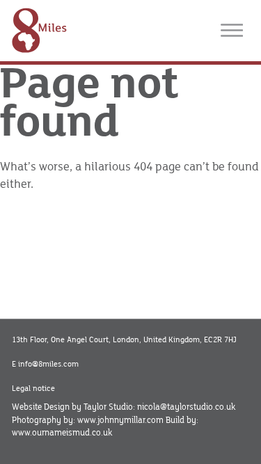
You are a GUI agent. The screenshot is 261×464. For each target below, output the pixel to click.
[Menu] (232, 31)
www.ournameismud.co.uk (62, 433)
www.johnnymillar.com (120, 420)
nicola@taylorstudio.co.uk (186, 407)
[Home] (39, 30)
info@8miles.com (48, 364)
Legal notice (33, 388)
